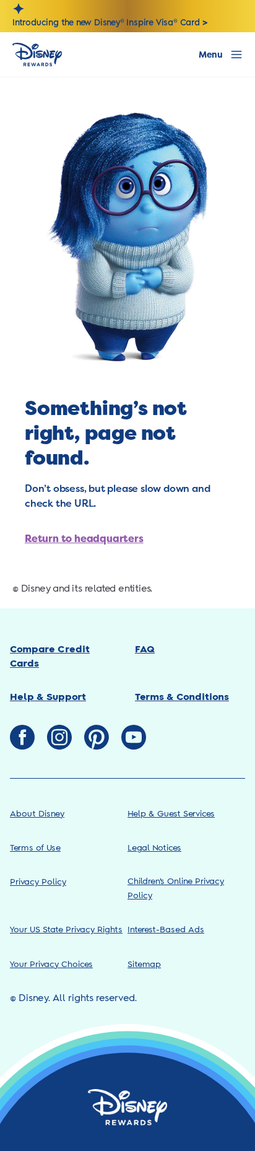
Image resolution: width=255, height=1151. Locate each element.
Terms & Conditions (182, 697)
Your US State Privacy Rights (66, 930)
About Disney (37, 814)
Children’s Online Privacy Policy (175, 888)
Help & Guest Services (171, 814)
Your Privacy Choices (51, 965)
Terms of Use (35, 848)
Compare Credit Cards (50, 656)
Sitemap (144, 965)
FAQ (145, 649)
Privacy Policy (38, 882)
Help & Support (48, 697)
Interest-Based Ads (165, 930)
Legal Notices (154, 848)
